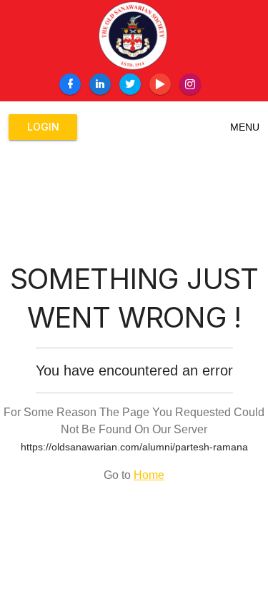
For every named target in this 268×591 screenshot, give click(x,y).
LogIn (43, 127)
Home (149, 475)
